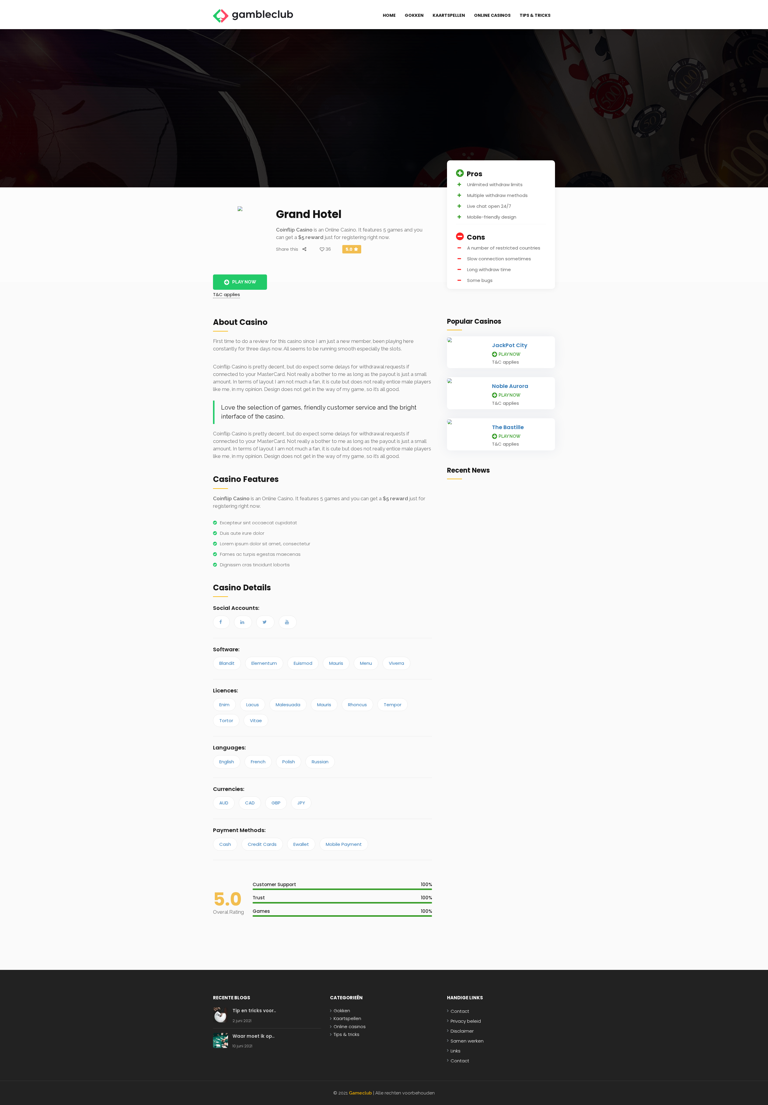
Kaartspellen (449, 15)
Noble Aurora (510, 386)
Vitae (256, 720)
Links (455, 1051)
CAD (250, 803)
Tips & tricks (535, 15)
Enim (224, 704)
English (226, 761)
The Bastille (508, 427)
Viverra (396, 663)
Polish (288, 761)
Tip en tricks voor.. (254, 1010)
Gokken (414, 15)
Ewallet (301, 844)
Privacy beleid (466, 1021)
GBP (276, 803)
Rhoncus (357, 704)
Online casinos (492, 15)
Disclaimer (462, 1031)
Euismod (303, 663)
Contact (460, 1011)
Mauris (336, 663)
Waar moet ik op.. (253, 1036)
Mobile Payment (344, 844)
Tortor (226, 720)
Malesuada (288, 704)
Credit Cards (262, 844)
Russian (320, 761)
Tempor (392, 704)
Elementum (264, 663)
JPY (301, 803)
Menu (366, 663)
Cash (225, 844)
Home (389, 15)
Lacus (252, 704)
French (258, 761)
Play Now (244, 282)
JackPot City (509, 345)
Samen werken (467, 1041)
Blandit (227, 663)
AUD (223, 803)
